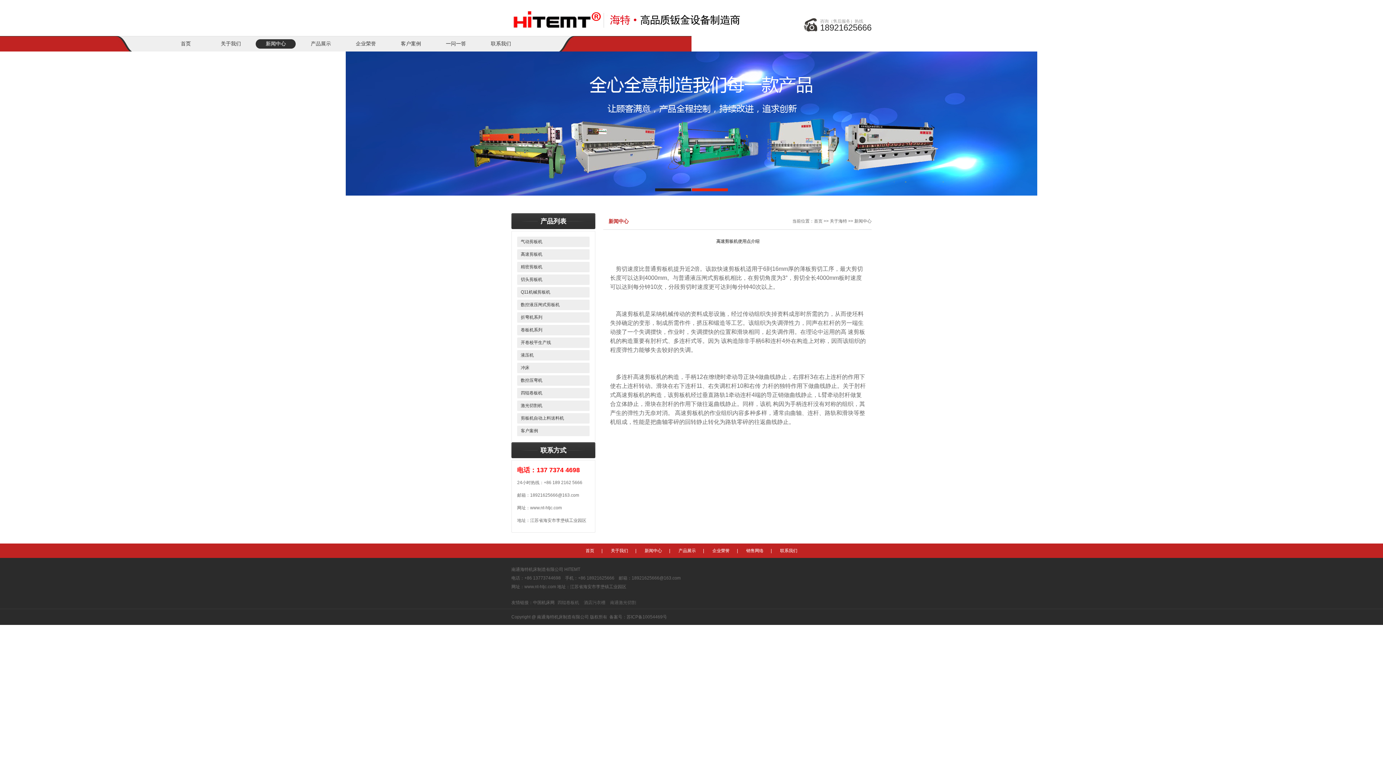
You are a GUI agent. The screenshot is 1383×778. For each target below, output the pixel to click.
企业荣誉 (366, 43)
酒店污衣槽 (594, 602)
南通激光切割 (623, 602)
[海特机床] (628, 15)
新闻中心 (276, 43)
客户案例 (411, 43)
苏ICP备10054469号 (647, 617)
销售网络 (755, 550)
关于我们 (231, 43)
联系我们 (501, 43)
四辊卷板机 (568, 602)
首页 (186, 43)
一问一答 (456, 43)
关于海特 (838, 221)
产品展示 (321, 43)
